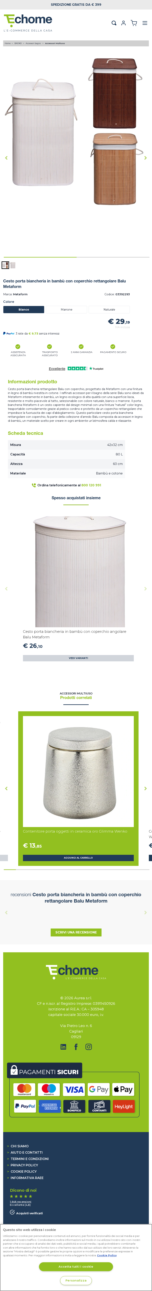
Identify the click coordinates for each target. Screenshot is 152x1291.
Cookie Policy (22, 1171)
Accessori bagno (33, 43)
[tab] (40, 257)
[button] (5, 265)
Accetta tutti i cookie (76, 1266)
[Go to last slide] (6, 158)
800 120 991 (91, 485)
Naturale (109, 309)
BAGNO (18, 43)
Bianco (24, 309)
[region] (76, 1257)
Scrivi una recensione (76, 932)
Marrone (66, 309)
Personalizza (76, 1280)
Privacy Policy (22, 1165)
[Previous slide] (6, 589)
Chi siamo (18, 1146)
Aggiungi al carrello (78, 858)
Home (8, 43)
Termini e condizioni (28, 1159)
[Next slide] (145, 158)
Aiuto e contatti (25, 1152)
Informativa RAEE (25, 1178)
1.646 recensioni (20, 1201)
